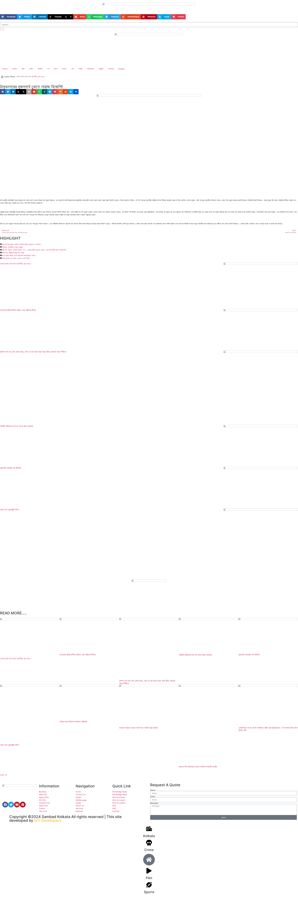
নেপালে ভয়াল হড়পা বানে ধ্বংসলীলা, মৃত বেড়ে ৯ (30, 76)
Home (5, 69)
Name (152, 790)
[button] (8, 16)
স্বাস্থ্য (80, 69)
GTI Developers (47, 820)
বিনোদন (64, 69)
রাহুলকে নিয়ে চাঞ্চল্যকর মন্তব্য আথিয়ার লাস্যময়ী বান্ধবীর (198, 766)
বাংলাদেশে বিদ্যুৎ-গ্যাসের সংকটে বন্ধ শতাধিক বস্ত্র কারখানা (138, 728)
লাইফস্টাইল (90, 69)
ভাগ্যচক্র (111, 69)
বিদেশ (56, 69)
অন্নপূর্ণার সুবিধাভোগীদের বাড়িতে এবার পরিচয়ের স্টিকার (18, 310)
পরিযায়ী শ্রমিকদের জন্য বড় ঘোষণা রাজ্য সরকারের (16, 426)
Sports (149, 892)
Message (154, 803)
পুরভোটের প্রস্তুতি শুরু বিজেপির (10, 468)
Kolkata (149, 836)
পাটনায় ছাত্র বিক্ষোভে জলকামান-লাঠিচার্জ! (73, 721)
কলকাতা (14, 69)
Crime (149, 850)
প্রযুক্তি (101, 69)
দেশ (48, 69)
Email (152, 796)
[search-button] (2, 29)
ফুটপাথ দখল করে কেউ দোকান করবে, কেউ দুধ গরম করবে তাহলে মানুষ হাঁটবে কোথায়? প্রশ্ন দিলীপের (33, 352)
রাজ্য (23, 69)
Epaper (122, 69)
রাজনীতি (40, 69)
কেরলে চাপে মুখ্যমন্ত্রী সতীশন (9, 509)
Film (149, 878)
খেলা (72, 69)
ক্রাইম (31, 69)
